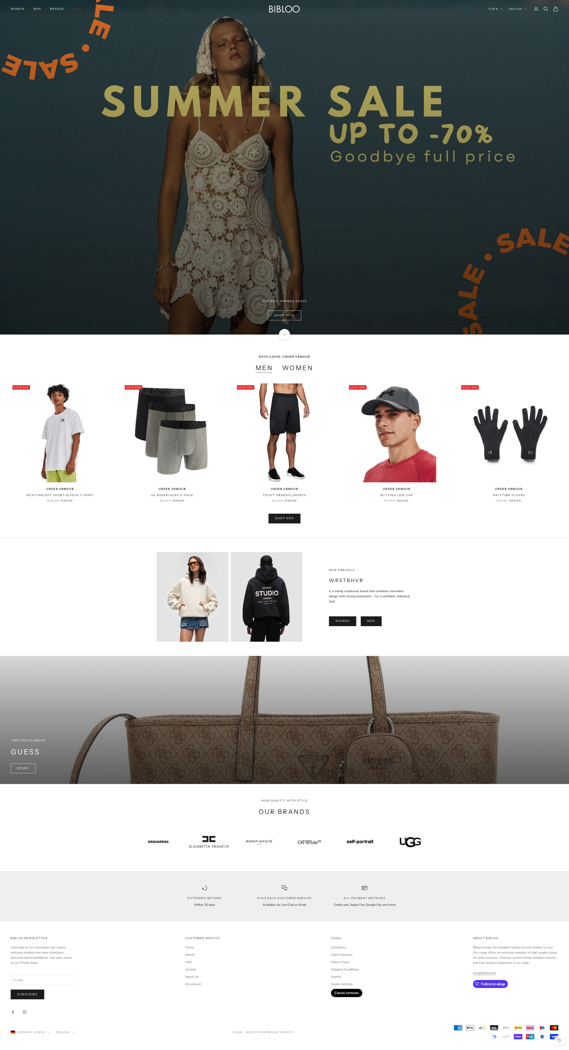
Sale (77, 8)
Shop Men (284, 518)
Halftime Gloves (509, 495)
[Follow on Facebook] (13, 1012)
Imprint (336, 977)
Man (37, 8)
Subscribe (27, 994)
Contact (190, 969)
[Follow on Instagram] (24, 1012)
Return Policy (340, 962)
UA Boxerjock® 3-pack (172, 495)
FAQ (188, 962)
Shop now (284, 315)
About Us (192, 977)
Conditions (338, 947)
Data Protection (342, 955)
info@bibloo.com (484, 973)
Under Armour (60, 489)
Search (190, 955)
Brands (57, 8)
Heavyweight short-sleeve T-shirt (60, 495)
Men (264, 368)
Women (297, 368)
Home (189, 947)
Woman (17, 8)
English (515, 8)
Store (23, 768)
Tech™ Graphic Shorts (284, 495)
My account (193, 984)
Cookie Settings (342, 984)
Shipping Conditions (345, 969)
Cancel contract (347, 993)
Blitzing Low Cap (397, 495)
